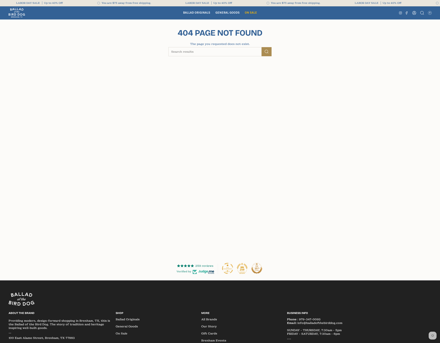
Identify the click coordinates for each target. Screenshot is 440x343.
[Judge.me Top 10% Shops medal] (256, 268)
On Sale (121, 333)
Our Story (209, 326)
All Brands (209, 319)
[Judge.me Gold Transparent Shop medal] (227, 268)
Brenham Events (213, 340)
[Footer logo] (21, 299)
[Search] (267, 51)
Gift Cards (209, 333)
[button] (196, 13)
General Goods (127, 326)
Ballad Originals (128, 319)
